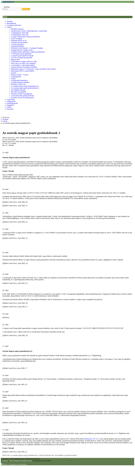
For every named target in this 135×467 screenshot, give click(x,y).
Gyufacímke (11, 99)
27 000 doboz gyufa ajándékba (21, 54)
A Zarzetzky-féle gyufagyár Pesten (22, 96)
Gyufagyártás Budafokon (19, 80)
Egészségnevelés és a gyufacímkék (22, 71)
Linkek (9, 107)
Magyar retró (15, 59)
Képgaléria (10, 105)
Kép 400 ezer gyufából (18, 92)
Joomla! (5, 461)
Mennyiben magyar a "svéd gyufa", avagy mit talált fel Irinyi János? (33, 69)
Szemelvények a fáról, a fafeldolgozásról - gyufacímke (29, 31)
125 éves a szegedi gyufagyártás (21, 57)
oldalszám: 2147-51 (91, 439)
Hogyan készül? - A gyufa (19, 75)
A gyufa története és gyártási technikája (24, 67)
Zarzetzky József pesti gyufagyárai (22, 97)
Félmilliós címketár (17, 29)
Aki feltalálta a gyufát (18, 90)
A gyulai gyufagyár (17, 44)
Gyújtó (13, 78)
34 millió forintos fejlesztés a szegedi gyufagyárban (28, 52)
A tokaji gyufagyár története (20, 82)
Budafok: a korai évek (18, 84)
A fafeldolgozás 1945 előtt (19, 33)
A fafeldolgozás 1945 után (19, 35)
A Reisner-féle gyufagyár (19, 42)
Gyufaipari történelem (14, 25)
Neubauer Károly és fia (18, 40)
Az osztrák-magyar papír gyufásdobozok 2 (25, 88)
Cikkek (9, 27)
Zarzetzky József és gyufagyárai (21, 94)
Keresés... (7, 7)
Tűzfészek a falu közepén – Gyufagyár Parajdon (27, 48)
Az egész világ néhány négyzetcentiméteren (25, 37)
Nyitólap (9, 21)
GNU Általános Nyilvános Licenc (20, 461)
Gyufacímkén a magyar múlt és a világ (23, 61)
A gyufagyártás (16, 76)
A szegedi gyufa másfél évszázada (22, 56)
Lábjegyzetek (11, 101)
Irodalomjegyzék (12, 103)
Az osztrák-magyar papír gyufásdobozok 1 (25, 86)
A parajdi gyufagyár (17, 46)
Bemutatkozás (11, 23)
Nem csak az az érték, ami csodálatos (23, 63)
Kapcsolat (10, 109)
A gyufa (13, 73)
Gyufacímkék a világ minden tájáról (23, 65)
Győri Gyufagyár (16, 38)
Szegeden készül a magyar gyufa (22, 50)
